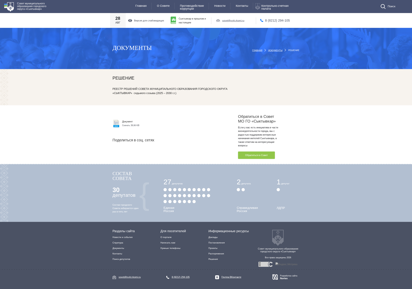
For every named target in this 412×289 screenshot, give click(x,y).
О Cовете (163, 5)
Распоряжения (216, 253)
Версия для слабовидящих (149, 20)
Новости (219, 5)
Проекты (212, 248)
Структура (117, 242)
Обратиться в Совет (256, 155)
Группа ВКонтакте (231, 277)
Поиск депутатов (121, 259)
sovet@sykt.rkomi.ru (233, 20)
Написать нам (167, 242)
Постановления (216, 242)
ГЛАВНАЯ (257, 50)
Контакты (242, 5)
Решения (213, 259)
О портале (166, 237)
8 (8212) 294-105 (277, 20)
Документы (118, 248)
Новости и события (122, 237)
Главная (141, 5)
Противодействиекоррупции (192, 7)
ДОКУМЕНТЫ (275, 50)
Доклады (213, 237)
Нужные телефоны (170, 248)
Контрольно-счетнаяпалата (275, 7)
